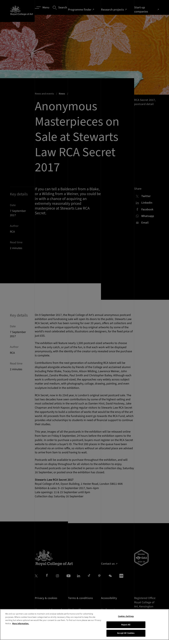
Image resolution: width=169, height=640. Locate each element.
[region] (84, 624)
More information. (20, 623)
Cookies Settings (126, 616)
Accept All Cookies (126, 633)
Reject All (125, 624)
